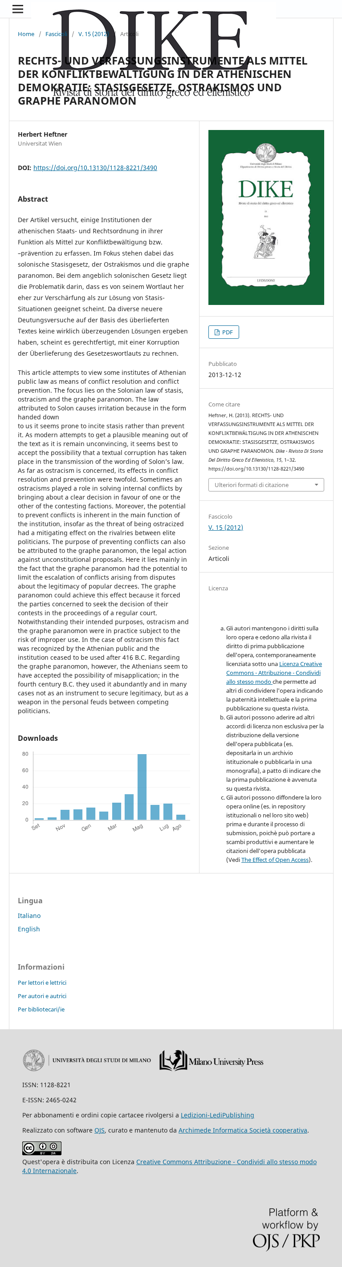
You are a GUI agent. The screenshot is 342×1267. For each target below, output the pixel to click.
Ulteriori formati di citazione (252, 485)
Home (26, 34)
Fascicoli (56, 34)
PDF (227, 332)
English (29, 929)
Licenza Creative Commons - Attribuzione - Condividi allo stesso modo (274, 673)
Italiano (29, 915)
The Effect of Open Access (275, 860)
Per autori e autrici (42, 996)
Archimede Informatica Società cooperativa (243, 1130)
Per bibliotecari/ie (41, 1009)
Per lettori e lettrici (42, 983)
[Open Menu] (18, 9)
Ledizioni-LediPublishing (217, 1115)
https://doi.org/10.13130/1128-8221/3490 (95, 167)
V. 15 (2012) (93, 34)
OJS (99, 1130)
